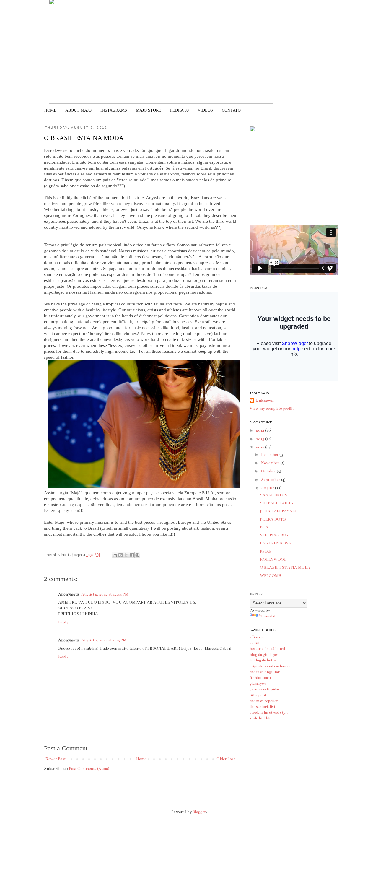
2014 (260, 430)
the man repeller (264, 701)
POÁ (264, 527)
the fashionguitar (265, 672)
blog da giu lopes (264, 654)
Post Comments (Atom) (89, 768)
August (268, 488)
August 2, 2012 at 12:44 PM (104, 594)
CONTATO (231, 110)
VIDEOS (205, 110)
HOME (50, 110)
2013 (260, 439)
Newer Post (55, 759)
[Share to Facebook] (132, 555)
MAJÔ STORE (148, 110)
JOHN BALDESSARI (278, 511)
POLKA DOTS (273, 519)
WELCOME (270, 575)
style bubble (260, 718)
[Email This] (115, 555)
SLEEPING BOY (274, 535)
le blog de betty (263, 660)
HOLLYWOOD (273, 559)
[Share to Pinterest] (137, 555)
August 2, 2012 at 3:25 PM (103, 640)
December (270, 454)
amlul (254, 643)
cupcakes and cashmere (270, 666)
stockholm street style (269, 712)
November (270, 463)
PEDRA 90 (179, 110)
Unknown (264, 400)
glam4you (258, 683)
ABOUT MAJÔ (78, 110)
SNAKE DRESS (273, 495)
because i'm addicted (267, 648)
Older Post (225, 759)
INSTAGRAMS (113, 110)
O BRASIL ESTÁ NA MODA (285, 567)
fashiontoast (260, 677)
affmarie (256, 637)
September (271, 479)
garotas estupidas (265, 689)
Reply (63, 622)
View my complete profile (272, 408)
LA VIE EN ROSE (275, 543)
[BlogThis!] (120, 555)
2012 (260, 447)
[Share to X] (126, 555)
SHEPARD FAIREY (277, 503)
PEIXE (265, 551)
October (269, 471)
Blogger (199, 811)
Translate (268, 616)
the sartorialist (262, 706)
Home (141, 759)
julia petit (258, 695)
